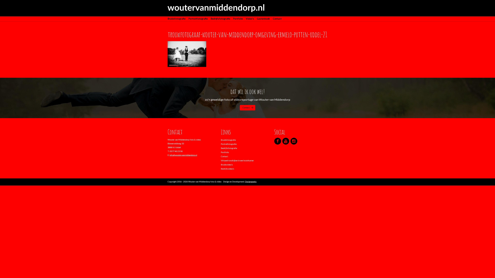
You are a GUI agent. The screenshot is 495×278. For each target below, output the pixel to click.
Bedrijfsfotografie (220, 18)
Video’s (250, 18)
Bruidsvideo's (227, 164)
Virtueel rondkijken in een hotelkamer (237, 160)
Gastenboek (263, 18)
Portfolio (238, 18)
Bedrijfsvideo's (227, 168)
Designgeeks (251, 181)
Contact (277, 18)
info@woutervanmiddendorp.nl (183, 155)
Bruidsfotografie (176, 18)
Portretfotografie (198, 18)
